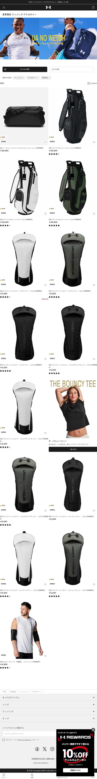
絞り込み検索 (24, 69)
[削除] (23, 78)
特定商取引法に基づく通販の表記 (43, 759)
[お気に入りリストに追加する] (45, 142)
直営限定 (13, 692)
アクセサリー (37, 692)
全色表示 (94, 83)
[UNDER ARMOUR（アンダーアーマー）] (48, 7)
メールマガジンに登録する (13, 728)
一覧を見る (73, 449)
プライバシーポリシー (24, 739)
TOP (4, 692)
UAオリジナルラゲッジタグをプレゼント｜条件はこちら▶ (49, 2)
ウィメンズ (24, 692)
